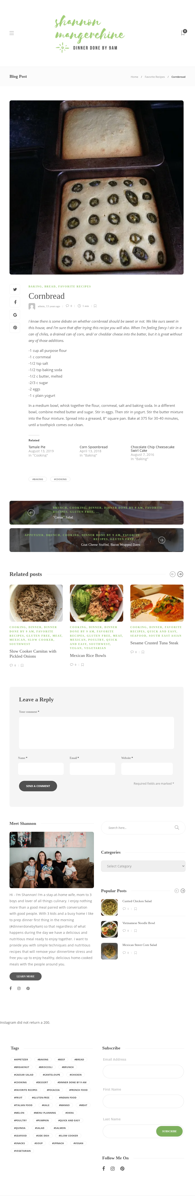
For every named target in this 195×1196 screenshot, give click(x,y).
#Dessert (42, 1082)
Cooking (78, 507)
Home (134, 77)
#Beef (61, 1059)
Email (74, 758)
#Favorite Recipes (25, 1090)
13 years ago (53, 306)
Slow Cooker (41, 639)
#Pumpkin (42, 1120)
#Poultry (20, 1120)
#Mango (64, 1105)
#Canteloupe (51, 1074)
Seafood (138, 635)
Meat (57, 635)
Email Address (114, 1059)
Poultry (96, 639)
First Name (112, 1089)
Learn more (25, 976)
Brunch (60, 507)
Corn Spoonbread (94, 447)
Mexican (17, 639)
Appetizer (34, 535)
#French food (78, 1090)
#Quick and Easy (69, 1120)
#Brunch (68, 1067)
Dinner (95, 507)
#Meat (83, 1105)
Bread (50, 286)
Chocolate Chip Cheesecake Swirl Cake (153, 449)
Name (22, 758)
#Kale (45, 1105)
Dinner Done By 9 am (123, 507)
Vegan (76, 648)
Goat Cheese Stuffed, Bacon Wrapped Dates (110, 544)
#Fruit (18, 1097)
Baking (35, 286)
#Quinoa (19, 1128)
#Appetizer (21, 1059)
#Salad (39, 1128)
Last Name (112, 1119)
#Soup (38, 1143)
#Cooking (60, 479)
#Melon (19, 1112)
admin (41, 306)
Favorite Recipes (155, 77)
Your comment (29, 712)
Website (127, 758)
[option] (36, 625)
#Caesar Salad (23, 1074)
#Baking (37, 479)
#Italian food (23, 1105)
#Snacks (19, 1143)
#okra (69, 1112)
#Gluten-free (40, 1097)
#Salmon (60, 1128)
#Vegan (78, 1143)
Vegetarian (95, 648)
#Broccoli (45, 1067)
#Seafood (20, 1135)
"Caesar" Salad (63, 517)
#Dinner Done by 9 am (72, 1082)
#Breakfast (21, 1067)
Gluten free (82, 511)
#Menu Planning (45, 1112)
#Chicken (76, 1074)
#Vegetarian (22, 1150)
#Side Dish (42, 1135)
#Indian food (67, 1097)
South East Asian (165, 635)
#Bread (79, 1059)
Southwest (20, 644)
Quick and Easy (161, 631)
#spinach (58, 1143)
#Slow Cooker (68, 1135)
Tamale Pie (37, 447)
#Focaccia (53, 1090)
